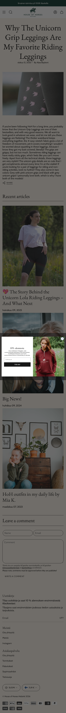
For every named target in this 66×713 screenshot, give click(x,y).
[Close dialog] (62, 338)
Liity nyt (17, 364)
